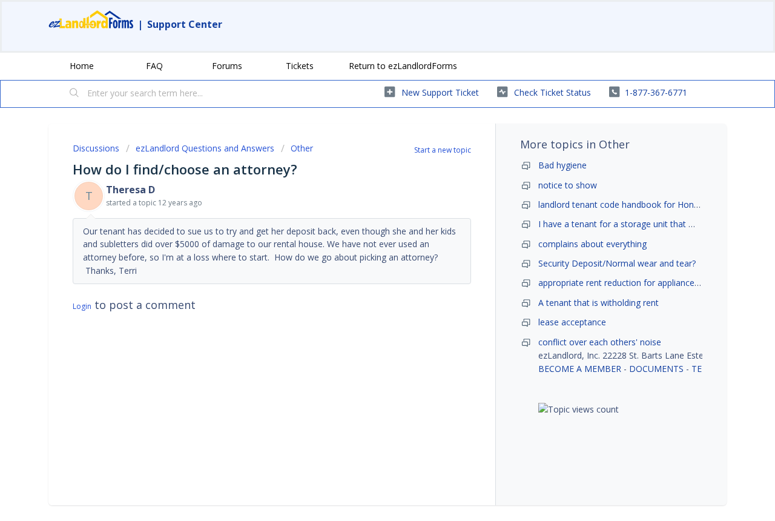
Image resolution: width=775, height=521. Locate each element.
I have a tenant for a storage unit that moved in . (633, 224)
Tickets (300, 65)
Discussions (96, 148)
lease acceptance (572, 322)
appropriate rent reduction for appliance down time (638, 282)
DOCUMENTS (656, 368)
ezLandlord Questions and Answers (205, 148)
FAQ (154, 65)
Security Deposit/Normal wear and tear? (617, 263)
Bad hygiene (562, 165)
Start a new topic (442, 150)
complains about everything (592, 244)
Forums (227, 65)
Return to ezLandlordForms (403, 65)
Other (302, 148)
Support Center (184, 24)
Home (82, 65)
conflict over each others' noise (599, 342)
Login (82, 306)
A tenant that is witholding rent (598, 302)
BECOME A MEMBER (579, 368)
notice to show (567, 185)
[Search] (74, 94)
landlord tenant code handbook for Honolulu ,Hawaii (641, 204)
